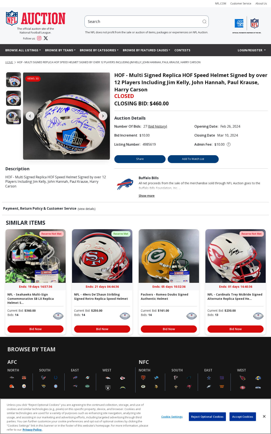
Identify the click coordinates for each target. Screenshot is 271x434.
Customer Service (240, 3)
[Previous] (30, 116)
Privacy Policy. (32, 429)
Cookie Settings (172, 416)
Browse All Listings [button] (21, 50)
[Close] (264, 416)
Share (140, 159)
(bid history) (157, 126)
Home (9, 62)
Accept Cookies (242, 416)
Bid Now (35, 329)
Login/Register (250, 50)
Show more (147, 196)
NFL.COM (220, 3)
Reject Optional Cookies (207, 416)
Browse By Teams (59, 50)
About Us (261, 3)
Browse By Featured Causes (145, 50)
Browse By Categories (98, 50)
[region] (135, 416)
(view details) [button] (86, 209)
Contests (182, 50)
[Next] (102, 116)
